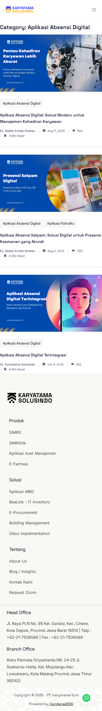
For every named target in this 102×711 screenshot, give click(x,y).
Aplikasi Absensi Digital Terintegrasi (33, 355)
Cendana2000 (61, 704)
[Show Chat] (86, 698)
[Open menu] (94, 10)
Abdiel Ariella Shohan (20, 131)
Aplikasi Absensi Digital (21, 103)
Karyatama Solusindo (20, 364)
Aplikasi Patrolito (60, 223)
